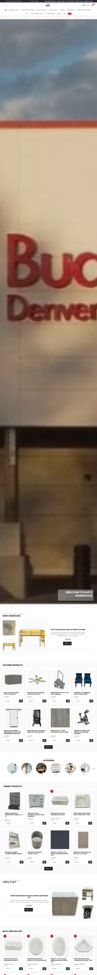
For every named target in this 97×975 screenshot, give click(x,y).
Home (5, 10)
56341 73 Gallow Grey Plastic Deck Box (11, 693)
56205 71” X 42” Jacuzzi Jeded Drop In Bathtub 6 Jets (59, 960)
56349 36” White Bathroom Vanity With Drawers (36, 815)
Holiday (59, 13)
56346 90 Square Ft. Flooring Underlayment (13, 852)
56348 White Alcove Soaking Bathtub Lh (58, 814)
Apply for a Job (79, 1)
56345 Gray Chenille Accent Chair (35, 852)
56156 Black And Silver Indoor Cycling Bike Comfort (82, 732)
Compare (7, 701)
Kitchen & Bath (53, 10)
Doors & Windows (42, 10)
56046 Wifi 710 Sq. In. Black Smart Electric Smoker (36, 731)
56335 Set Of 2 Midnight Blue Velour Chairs (82, 693)
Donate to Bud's (61, 1)
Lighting (62, 10)
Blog (65, 13)
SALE (69, 13)
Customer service (88, 1)
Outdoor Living (50, 13)
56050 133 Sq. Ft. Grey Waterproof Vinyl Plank (59, 731)
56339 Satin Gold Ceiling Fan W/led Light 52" (35, 693)
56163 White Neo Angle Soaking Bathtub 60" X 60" (83, 959)
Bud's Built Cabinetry (50, 1)
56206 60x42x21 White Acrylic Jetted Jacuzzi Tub (36, 959)
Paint (27, 13)
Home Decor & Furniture (84, 10)
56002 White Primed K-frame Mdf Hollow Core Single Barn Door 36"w (12, 732)
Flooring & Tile (71, 10)
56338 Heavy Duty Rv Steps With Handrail (60, 693)
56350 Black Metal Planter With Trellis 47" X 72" (14, 815)
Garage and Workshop (28, 10)
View (66, 643)
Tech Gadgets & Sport (37, 13)
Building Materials (14, 10)
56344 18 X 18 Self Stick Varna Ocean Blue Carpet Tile (60, 853)
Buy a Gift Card (70, 1)
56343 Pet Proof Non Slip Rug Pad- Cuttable (82, 852)
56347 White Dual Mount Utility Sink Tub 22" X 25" (82, 814)
